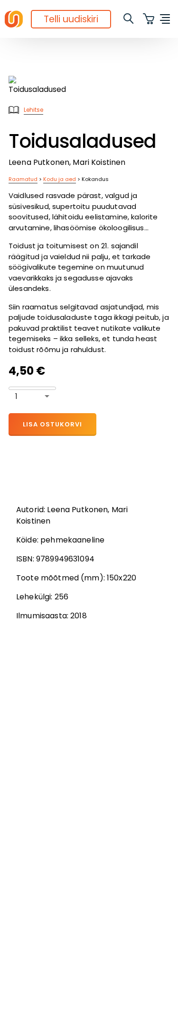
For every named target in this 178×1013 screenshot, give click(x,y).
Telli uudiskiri (71, 19)
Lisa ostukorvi (52, 424)
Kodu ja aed (59, 179)
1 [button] (16, 396)
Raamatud (23, 179)
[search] (129, 19)
